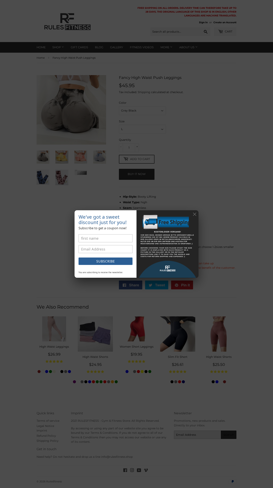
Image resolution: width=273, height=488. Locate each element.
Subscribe (105, 261)
